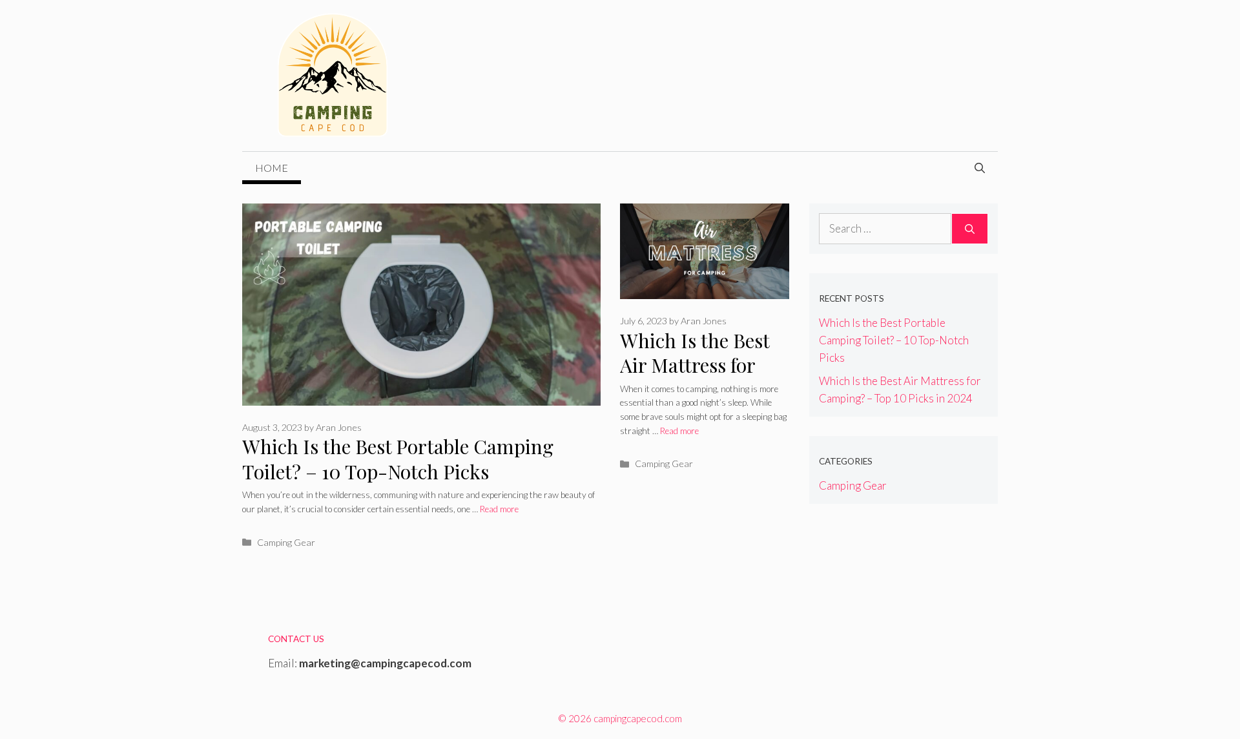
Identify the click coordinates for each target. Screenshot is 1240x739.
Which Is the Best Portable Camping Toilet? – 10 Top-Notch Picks (397, 458)
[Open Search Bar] (980, 168)
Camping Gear (286, 542)
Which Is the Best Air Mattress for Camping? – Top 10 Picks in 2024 (703, 378)
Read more (499, 509)
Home (271, 167)
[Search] (969, 228)
